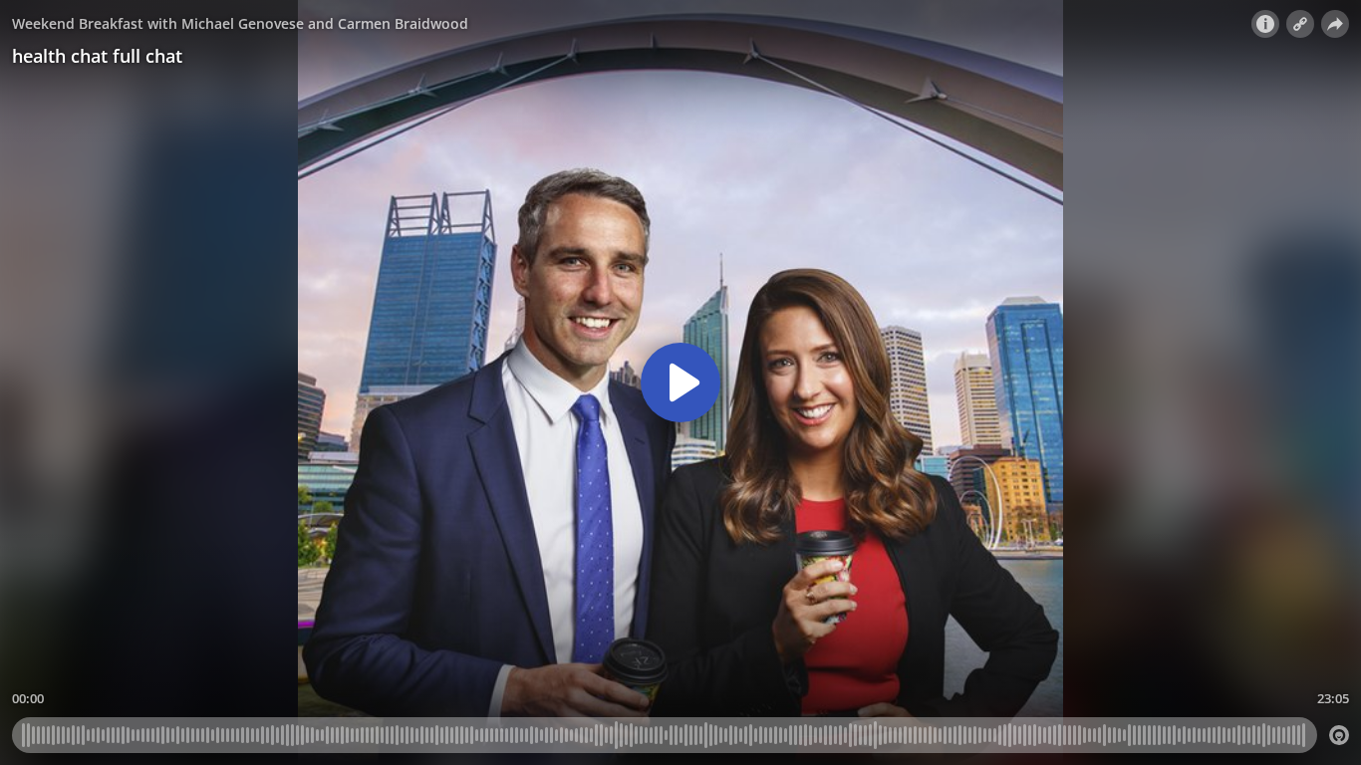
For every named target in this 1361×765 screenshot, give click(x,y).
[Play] (680, 382)
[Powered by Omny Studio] (1339, 735)
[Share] (1335, 24)
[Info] (1265, 24)
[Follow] (1300, 24)
